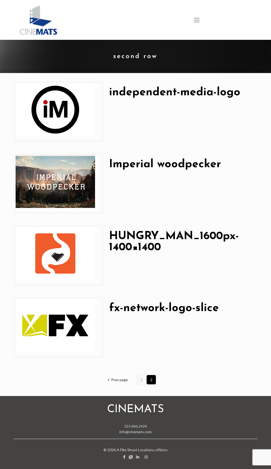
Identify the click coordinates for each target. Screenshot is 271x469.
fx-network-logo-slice (164, 308)
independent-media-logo (174, 92)
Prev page (119, 379)
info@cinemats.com (135, 431)
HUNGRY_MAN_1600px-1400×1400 (174, 242)
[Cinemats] (38, 20)
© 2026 (110, 450)
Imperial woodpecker (165, 164)
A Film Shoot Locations (135, 450)
